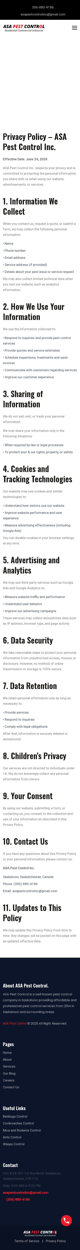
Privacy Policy (56, 1241)
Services (9, 1066)
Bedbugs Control (15, 1116)
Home (7, 1053)
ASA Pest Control (15, 1023)
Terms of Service (26, 1241)
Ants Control (12, 1137)
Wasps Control (13, 1144)
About (7, 1059)
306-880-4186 (43, 7)
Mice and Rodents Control (22, 1130)
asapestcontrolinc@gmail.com (25, 1192)
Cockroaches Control (18, 1123)
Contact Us (11, 1087)
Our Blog (9, 1073)
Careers (8, 1080)
